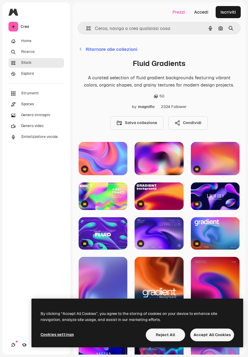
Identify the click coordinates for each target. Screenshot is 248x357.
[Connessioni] (13, 345)
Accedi (201, 12)
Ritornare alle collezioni (111, 49)
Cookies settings (57, 334)
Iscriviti (228, 12)
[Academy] (24, 345)
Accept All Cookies (212, 334)
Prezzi (178, 12)
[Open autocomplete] (86, 28)
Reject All (165, 334)
